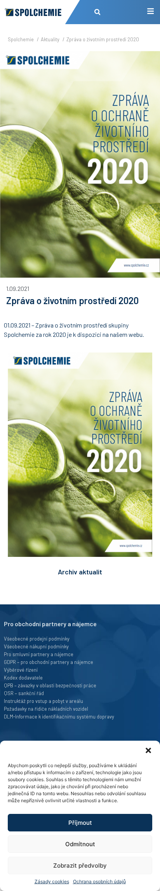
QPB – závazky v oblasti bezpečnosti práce (50, 685)
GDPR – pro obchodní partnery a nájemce (48, 662)
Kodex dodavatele (23, 677)
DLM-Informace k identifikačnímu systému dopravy (59, 716)
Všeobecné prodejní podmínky (37, 639)
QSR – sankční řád (24, 693)
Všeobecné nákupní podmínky (36, 646)
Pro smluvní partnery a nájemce (38, 654)
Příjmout (80, 822)
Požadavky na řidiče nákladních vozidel (46, 709)
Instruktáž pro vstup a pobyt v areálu (43, 701)
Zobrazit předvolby (80, 865)
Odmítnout (80, 844)
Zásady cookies (52, 881)
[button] (148, 750)
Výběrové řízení (21, 670)
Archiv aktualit (80, 571)
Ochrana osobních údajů (99, 881)
